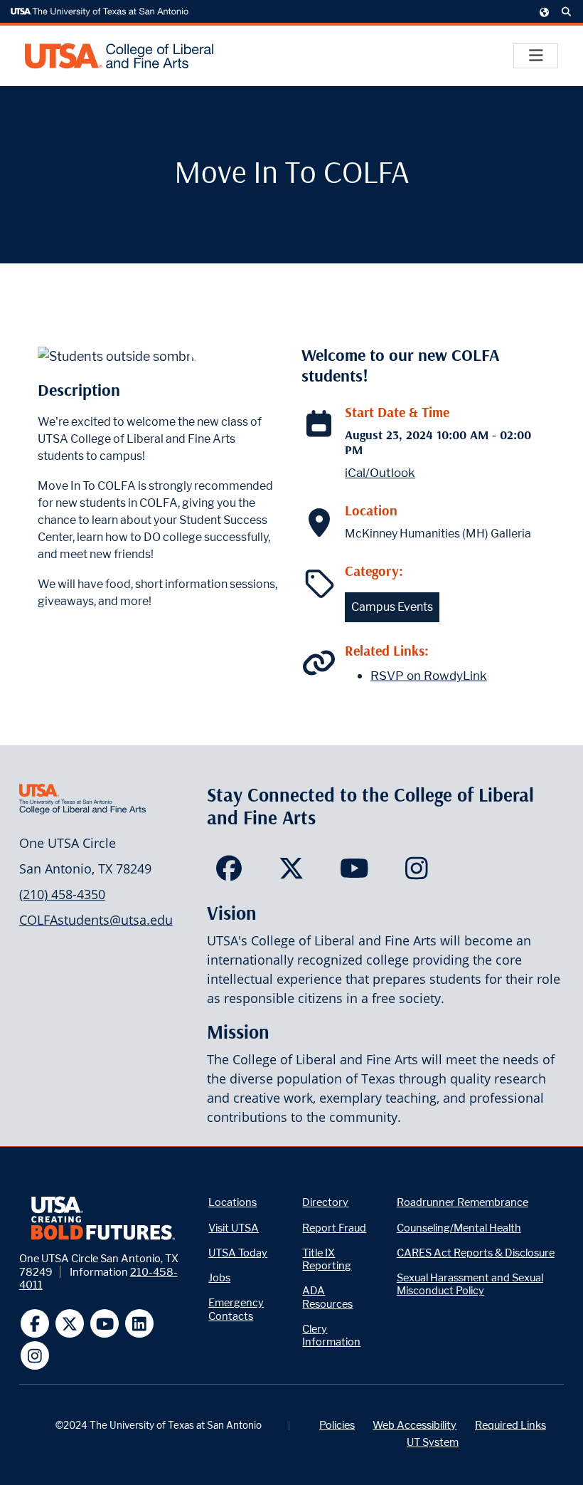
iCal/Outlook (380, 473)
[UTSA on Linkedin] (139, 1323)
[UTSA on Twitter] (70, 1323)
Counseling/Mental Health (459, 1228)
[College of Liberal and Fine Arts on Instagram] (417, 872)
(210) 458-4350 (62, 894)
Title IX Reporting (326, 1259)
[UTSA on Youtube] (104, 1323)
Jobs (219, 1277)
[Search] (566, 12)
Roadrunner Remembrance (462, 1202)
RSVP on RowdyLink (428, 675)
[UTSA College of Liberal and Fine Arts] (119, 55)
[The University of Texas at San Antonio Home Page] (99, 12)
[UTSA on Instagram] (35, 1355)
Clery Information (331, 1335)
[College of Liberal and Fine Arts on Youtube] (354, 872)
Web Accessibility (414, 1425)
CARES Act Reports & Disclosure (476, 1253)
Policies (337, 1425)
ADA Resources (327, 1296)
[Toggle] (535, 55)
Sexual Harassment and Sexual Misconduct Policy (470, 1283)
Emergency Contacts (236, 1308)
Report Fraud (334, 1228)
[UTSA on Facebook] (35, 1323)
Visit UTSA (233, 1228)
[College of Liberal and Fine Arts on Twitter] (291, 872)
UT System (433, 1442)
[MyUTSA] (544, 11)
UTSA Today (237, 1253)
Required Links (510, 1425)
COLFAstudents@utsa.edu (96, 919)
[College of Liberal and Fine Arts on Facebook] (229, 872)
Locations (232, 1202)
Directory (325, 1202)
